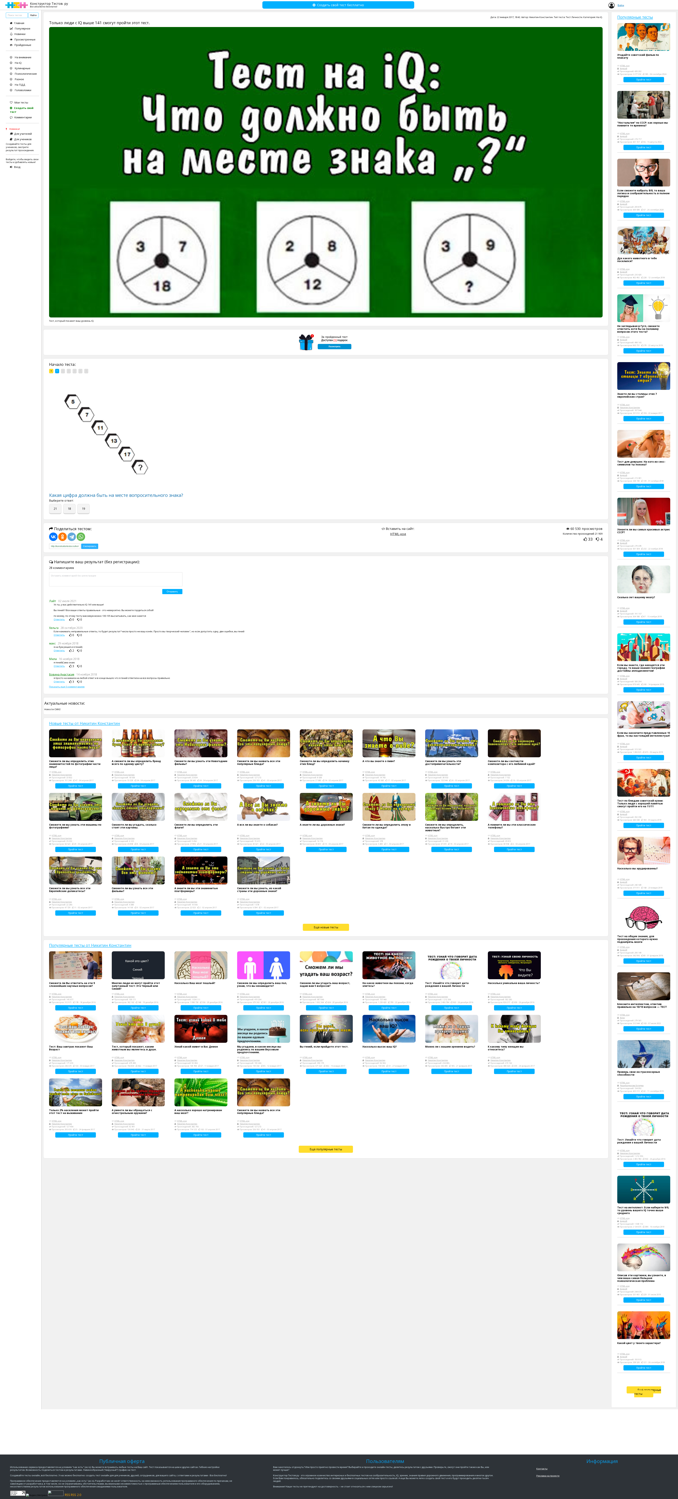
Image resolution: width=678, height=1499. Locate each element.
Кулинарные (22, 68)
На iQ (18, 62)
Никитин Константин (541, 17)
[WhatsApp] (81, 537)
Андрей (623, 68)
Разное (19, 79)
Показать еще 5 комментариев (67, 686)
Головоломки (22, 90)
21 (55, 509)
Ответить (59, 619)
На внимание (22, 57)
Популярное (22, 28)
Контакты (542, 1468)
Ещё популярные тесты (326, 1149)
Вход (17, 167)
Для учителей (23, 133)
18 (69, 509)
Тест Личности (574, 17)
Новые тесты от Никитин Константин (84, 723)
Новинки (19, 34)
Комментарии (23, 117)
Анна (622, 1017)
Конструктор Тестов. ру (49, 4)
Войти (621, 5)
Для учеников (23, 139)
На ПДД (19, 84)
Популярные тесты (635, 17)
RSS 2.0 (76, 1495)
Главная (19, 23)
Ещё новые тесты (326, 927)
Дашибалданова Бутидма (632, 1085)
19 (83, 509)
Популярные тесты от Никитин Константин (90, 945)
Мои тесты (21, 102)
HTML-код (398, 534)
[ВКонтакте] (53, 537)
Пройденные (22, 45)
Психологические (25, 73)
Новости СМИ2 (52, 709)
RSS (67, 1495)
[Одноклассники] (62, 537)
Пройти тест (75, 785)
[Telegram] (71, 537)
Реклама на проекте (548, 1475)
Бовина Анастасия (61, 674)
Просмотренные (24, 39)
